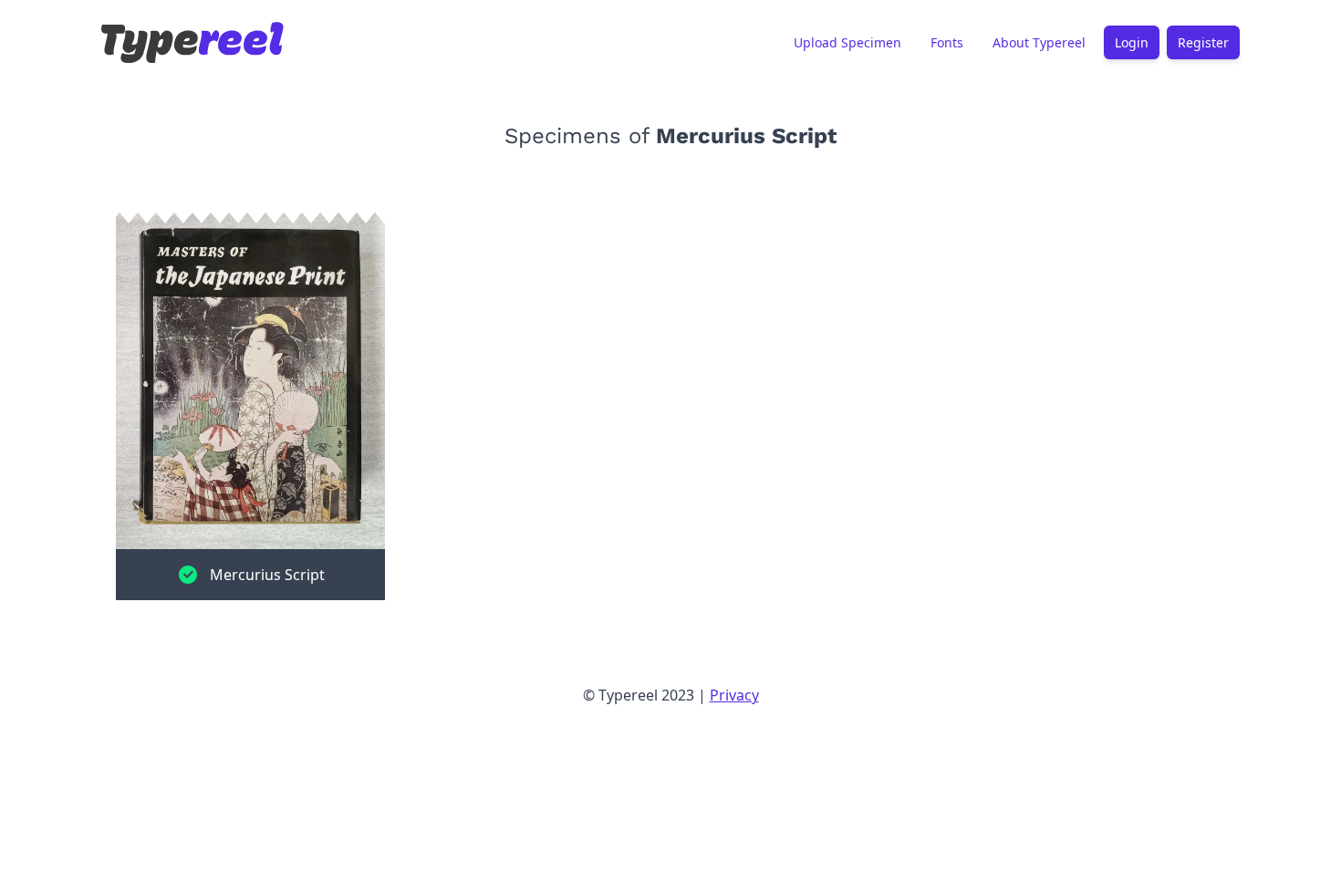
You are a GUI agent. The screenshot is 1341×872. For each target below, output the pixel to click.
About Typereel (1039, 42)
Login (1132, 42)
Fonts (946, 42)
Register (1203, 42)
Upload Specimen (847, 42)
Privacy (734, 695)
